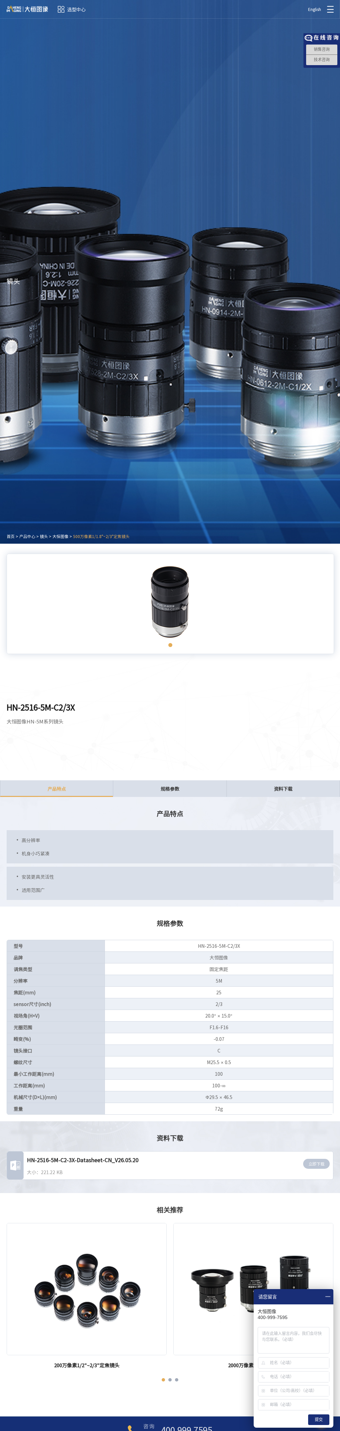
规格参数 (170, 788)
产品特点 (56, 788)
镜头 (44, 536)
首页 (11, 536)
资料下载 (283, 788)
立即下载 (316, 1164)
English (314, 9)
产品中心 (27, 536)
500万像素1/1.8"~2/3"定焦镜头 (101, 536)
